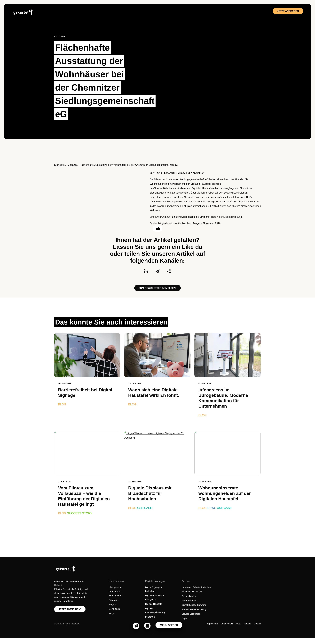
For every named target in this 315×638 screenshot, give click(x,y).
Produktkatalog (189, 596)
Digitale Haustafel (154, 604)
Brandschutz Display (192, 591)
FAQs (111, 613)
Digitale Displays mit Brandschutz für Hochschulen (150, 493)
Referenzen (114, 600)
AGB (238, 623)
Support (185, 618)
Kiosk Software (189, 600)
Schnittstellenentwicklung (194, 609)
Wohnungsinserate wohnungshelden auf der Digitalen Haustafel (224, 493)
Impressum (212, 623)
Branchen (150, 617)
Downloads (114, 609)
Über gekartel (115, 587)
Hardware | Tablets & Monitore (196, 587)
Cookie (257, 623)
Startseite (59, 164)
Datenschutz (227, 623)
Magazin (72, 164)
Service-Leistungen (191, 614)
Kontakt (247, 623)
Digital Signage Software (194, 605)
